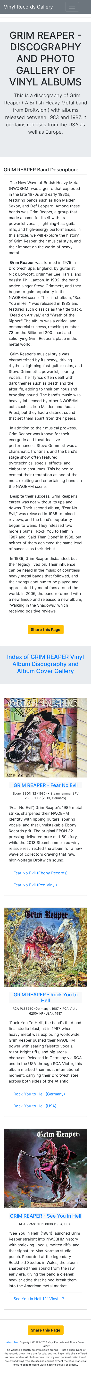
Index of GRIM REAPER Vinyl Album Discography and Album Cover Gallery (45, 664)
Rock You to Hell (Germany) (39, 1094)
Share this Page (45, 629)
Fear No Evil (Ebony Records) (41, 872)
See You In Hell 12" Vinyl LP (39, 1298)
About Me (12, 1342)
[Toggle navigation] (72, 7)
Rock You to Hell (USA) (35, 1105)
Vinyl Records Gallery (28, 7)
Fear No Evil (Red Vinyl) (35, 884)
